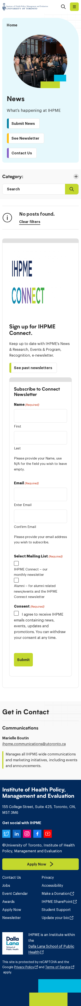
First (17, 426)
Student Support (56, 909)
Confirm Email (25, 526)
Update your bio (55, 917)
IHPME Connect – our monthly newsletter (30, 572)
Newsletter (11, 917)
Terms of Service (57, 967)
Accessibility (52, 885)
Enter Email (23, 504)
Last (17, 448)
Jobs (6, 885)
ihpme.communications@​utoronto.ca (34, 744)
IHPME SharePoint (57, 901)
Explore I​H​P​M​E (74, 6)
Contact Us (11, 877)
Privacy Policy (24, 967)
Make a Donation (56, 893)
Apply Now (11, 909)
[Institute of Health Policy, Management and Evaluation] (25, 6)
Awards (8, 901)
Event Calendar (15, 893)
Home (12, 25)
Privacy (48, 877)
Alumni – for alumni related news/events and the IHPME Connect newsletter (35, 591)
